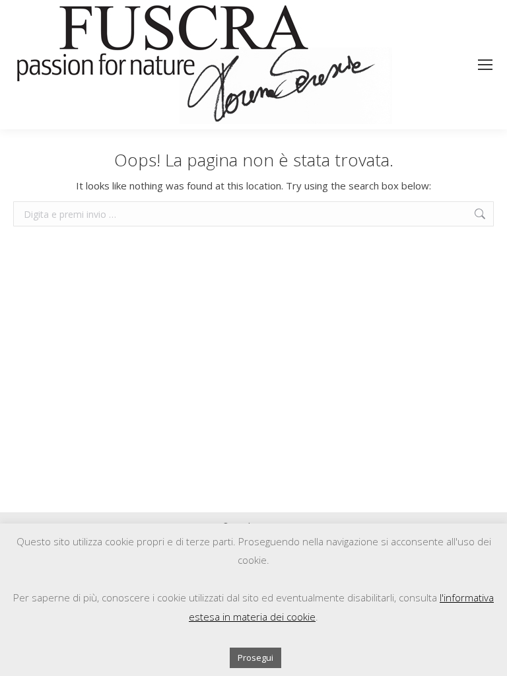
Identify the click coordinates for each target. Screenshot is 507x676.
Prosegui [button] (255, 657)
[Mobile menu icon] (485, 64)
